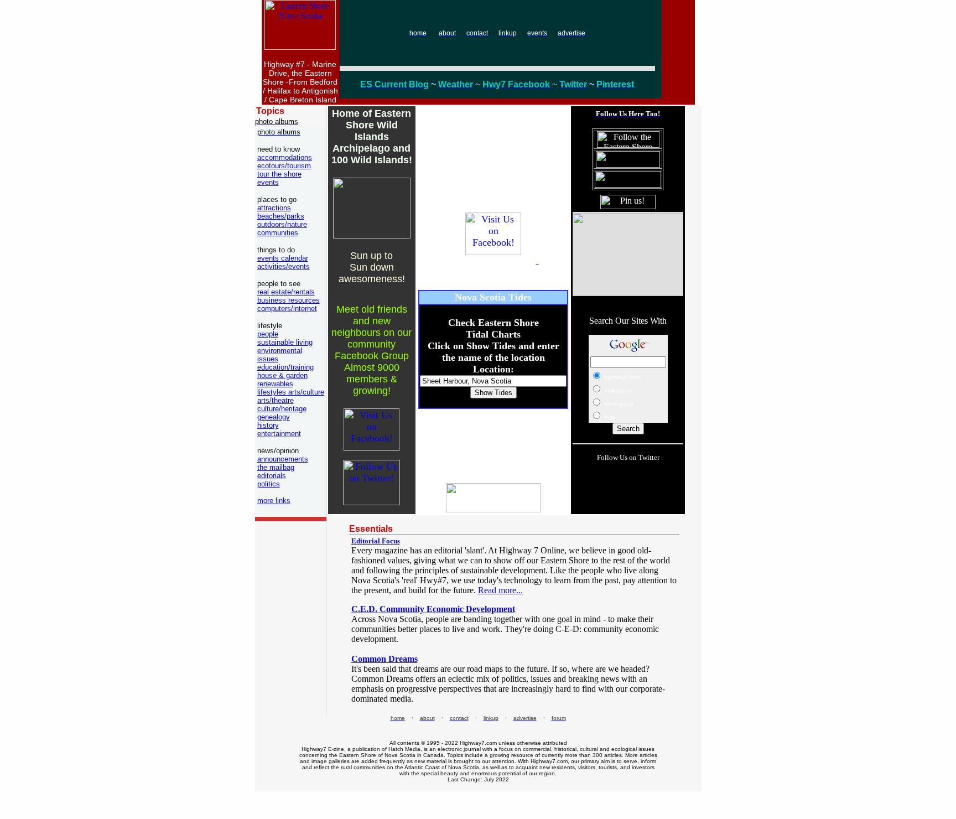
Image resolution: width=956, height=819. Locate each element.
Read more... (500, 590)
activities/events (283, 266)
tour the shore (279, 174)
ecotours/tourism (284, 166)
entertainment (279, 433)
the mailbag (275, 467)
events (268, 182)
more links (273, 500)
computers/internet (287, 308)
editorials (271, 475)
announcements (282, 459)
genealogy (273, 417)
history (268, 425)
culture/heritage (281, 409)
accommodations (284, 157)
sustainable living (285, 342)
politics (268, 484)
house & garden (282, 375)
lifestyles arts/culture (290, 392)
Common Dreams (384, 659)
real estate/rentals (286, 292)
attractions (274, 208)
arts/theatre (275, 400)
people (267, 334)
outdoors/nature (282, 224)
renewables (275, 384)
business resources (288, 300)
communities (277, 233)
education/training (285, 367)
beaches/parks (280, 216)
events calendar (282, 258)
